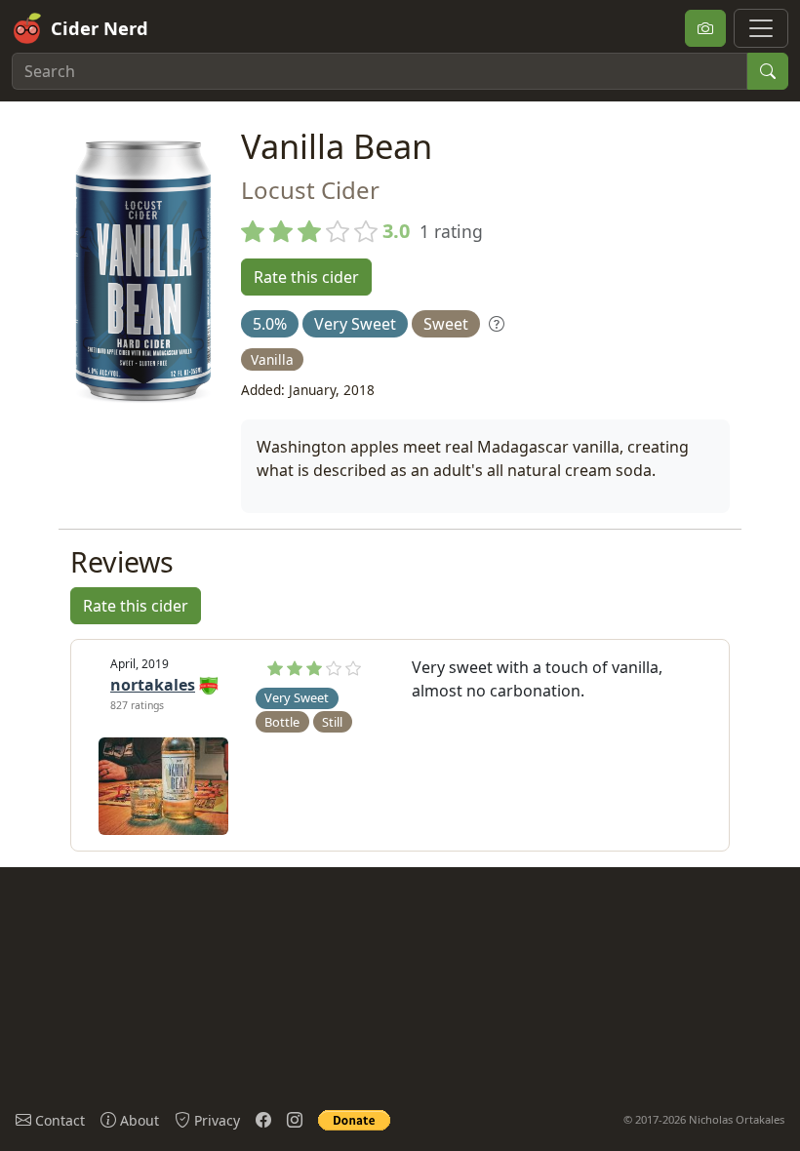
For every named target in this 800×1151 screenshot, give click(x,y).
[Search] (767, 71)
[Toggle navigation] (761, 28)
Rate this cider (306, 277)
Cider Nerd (99, 28)
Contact (58, 1120)
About (137, 1120)
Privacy (215, 1120)
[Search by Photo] (705, 28)
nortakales (152, 684)
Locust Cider (310, 190)
